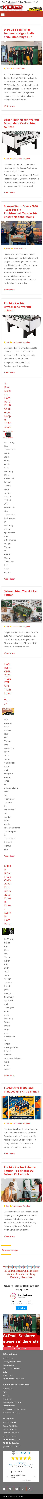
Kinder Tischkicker (10, 1436)
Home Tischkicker (10, 1429)
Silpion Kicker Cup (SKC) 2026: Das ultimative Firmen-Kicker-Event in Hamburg (7, 894)
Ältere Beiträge (11, 1250)
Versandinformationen (12, 1368)
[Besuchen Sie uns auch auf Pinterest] (23, 1489)
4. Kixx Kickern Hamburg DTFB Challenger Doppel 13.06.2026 (7, 405)
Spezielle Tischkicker (11, 1433)
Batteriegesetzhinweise (12, 1402)
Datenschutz (8, 1388)
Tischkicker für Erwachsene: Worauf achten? (17, 306)
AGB (5, 1392)
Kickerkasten (8, 1375)
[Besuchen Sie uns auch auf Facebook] (4, 1489)
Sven (7, 68)
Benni (8, 248)
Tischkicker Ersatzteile (11, 1439)
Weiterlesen (9, 106)
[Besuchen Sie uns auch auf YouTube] (17, 1489)
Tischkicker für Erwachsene (13, 1379)
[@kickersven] (13, 1296)
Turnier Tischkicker (10, 1426)
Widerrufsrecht (9, 1406)
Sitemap (6, 1395)
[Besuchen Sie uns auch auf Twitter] (10, 1489)
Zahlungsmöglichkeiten (12, 1361)
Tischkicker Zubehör (11, 1443)
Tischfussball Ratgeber (21, 158)
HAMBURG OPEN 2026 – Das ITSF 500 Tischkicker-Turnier (8, 684)
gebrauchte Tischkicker (12, 1446)
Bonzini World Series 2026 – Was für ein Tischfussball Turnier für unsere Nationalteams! (21, 211)
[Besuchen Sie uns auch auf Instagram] (29, 1489)
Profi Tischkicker (9, 1422)
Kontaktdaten (8, 1365)
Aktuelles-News (19, 68)
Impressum (7, 1399)
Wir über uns (8, 1358)
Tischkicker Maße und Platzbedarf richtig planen (21, 1089)
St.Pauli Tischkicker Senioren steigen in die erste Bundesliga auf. (19, 33)
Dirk (7, 158)
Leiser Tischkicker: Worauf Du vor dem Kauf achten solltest (21, 123)
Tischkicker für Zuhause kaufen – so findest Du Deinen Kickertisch (20, 1170)
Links (5, 1372)
